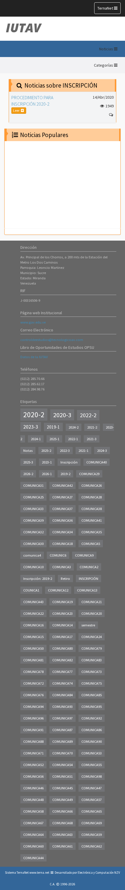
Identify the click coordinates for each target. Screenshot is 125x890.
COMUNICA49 (62, 799)
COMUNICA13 (87, 590)
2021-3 (92, 439)
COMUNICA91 (33, 730)
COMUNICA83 (91, 660)
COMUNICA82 (62, 660)
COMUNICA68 (62, 823)
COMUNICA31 (33, 485)
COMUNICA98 (91, 776)
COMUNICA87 (62, 730)
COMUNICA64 (33, 834)
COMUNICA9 (84, 555)
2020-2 (33, 414)
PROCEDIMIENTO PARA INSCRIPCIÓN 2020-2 (32, 101)
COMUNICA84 (62, 695)
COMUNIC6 (58, 555)
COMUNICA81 (33, 660)
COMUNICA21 (91, 602)
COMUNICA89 (62, 741)
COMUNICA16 (33, 625)
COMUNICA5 (90, 543)
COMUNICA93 (62, 706)
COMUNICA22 (33, 613)
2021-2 (92, 427)
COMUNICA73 (91, 671)
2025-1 (54, 439)
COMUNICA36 (62, 520)
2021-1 (83, 450)
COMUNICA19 (62, 602)
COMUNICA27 (62, 497)
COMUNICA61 (62, 846)
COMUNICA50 (33, 648)
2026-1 (47, 474)
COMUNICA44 (33, 858)
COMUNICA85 (91, 695)
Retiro (65, 578)
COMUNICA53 (91, 753)
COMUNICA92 (91, 718)
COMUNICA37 (62, 509)
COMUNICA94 (33, 706)
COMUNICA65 (91, 811)
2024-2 (73, 427)
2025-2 (46, 450)
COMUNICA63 (62, 834)
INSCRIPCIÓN (88, 578)
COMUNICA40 (96, 462)
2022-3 (65, 450)
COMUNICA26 (91, 485)
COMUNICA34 (62, 532)
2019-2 (65, 474)
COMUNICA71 (33, 753)
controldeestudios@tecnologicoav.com (51, 339)
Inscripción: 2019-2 (37, 578)
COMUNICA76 (33, 695)
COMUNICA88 (33, 741)
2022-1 (73, 439)
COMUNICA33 (33, 509)
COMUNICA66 (62, 811)
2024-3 (102, 450)
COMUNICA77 (62, 671)
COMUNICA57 (91, 799)
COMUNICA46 (33, 788)
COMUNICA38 (91, 509)
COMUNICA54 (62, 765)
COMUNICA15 (33, 637)
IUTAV (23, 27)
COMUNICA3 (61, 567)
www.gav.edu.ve (33, 322)
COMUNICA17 (62, 637)
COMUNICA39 (33, 520)
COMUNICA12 (58, 590)
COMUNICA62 (91, 846)
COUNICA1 (31, 590)
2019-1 (53, 427)
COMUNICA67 (33, 823)
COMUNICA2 (89, 567)
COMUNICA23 (62, 613)
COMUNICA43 (33, 602)
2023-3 (30, 427)
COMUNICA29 (89, 474)
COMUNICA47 (91, 788)
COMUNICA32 (33, 532)
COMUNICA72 (33, 683)
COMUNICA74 (62, 683)
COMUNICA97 (62, 718)
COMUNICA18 (62, 543)
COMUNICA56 (33, 776)
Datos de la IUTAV (34, 357)
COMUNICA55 (91, 765)
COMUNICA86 (91, 730)
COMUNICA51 (62, 776)
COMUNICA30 (33, 543)
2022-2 (88, 415)
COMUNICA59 (91, 834)
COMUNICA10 (33, 567)
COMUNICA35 (91, 532)
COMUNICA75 (91, 683)
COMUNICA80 (62, 648)
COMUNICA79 (91, 648)
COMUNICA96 (33, 718)
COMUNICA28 (91, 497)
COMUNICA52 (33, 765)
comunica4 (32, 555)
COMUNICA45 (62, 788)
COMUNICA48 (33, 799)
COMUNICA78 (33, 671)
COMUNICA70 (62, 753)
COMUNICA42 (62, 485)
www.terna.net (39, 873)
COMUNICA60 (33, 846)
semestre (88, 625)
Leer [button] (16, 110)
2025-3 (28, 462)
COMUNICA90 (91, 741)
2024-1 (36, 439)
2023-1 (47, 462)
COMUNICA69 (91, 823)
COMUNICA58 (33, 811)
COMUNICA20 (91, 613)
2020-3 (62, 415)
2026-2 (28, 474)
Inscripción (69, 462)
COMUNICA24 (91, 637)
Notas (28, 450)
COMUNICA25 (33, 497)
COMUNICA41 (91, 520)
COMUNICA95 (91, 706)
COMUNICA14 (62, 625)
